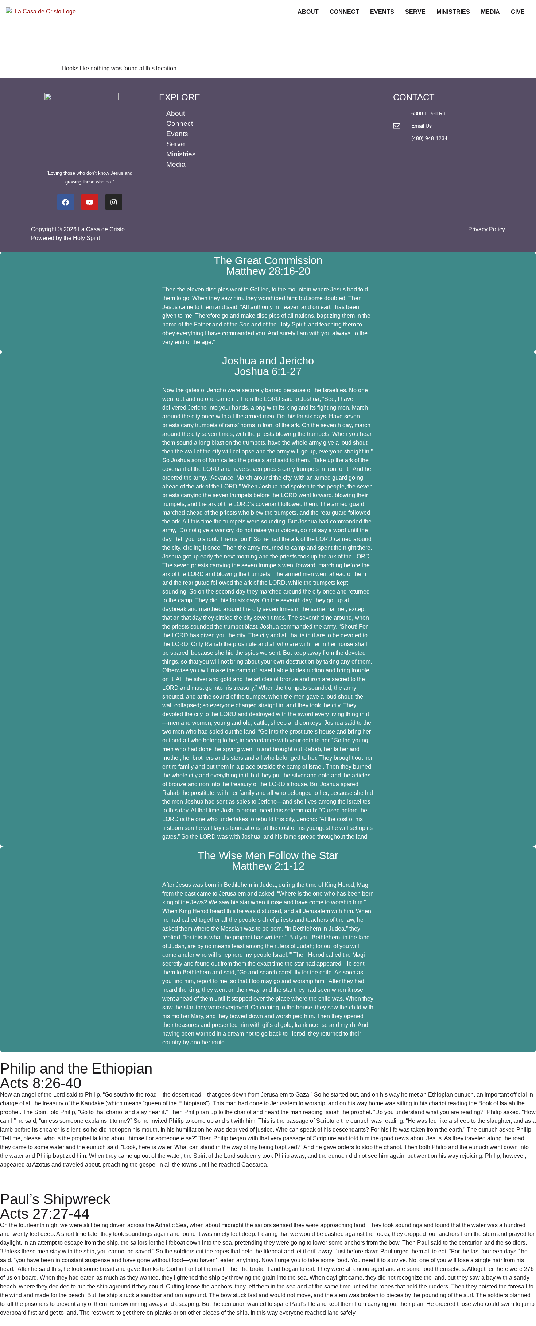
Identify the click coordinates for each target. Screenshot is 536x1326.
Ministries (453, 12)
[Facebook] (65, 202)
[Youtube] (89, 202)
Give (518, 12)
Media (490, 12)
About (308, 12)
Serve (415, 12)
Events (382, 12)
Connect (344, 12)
